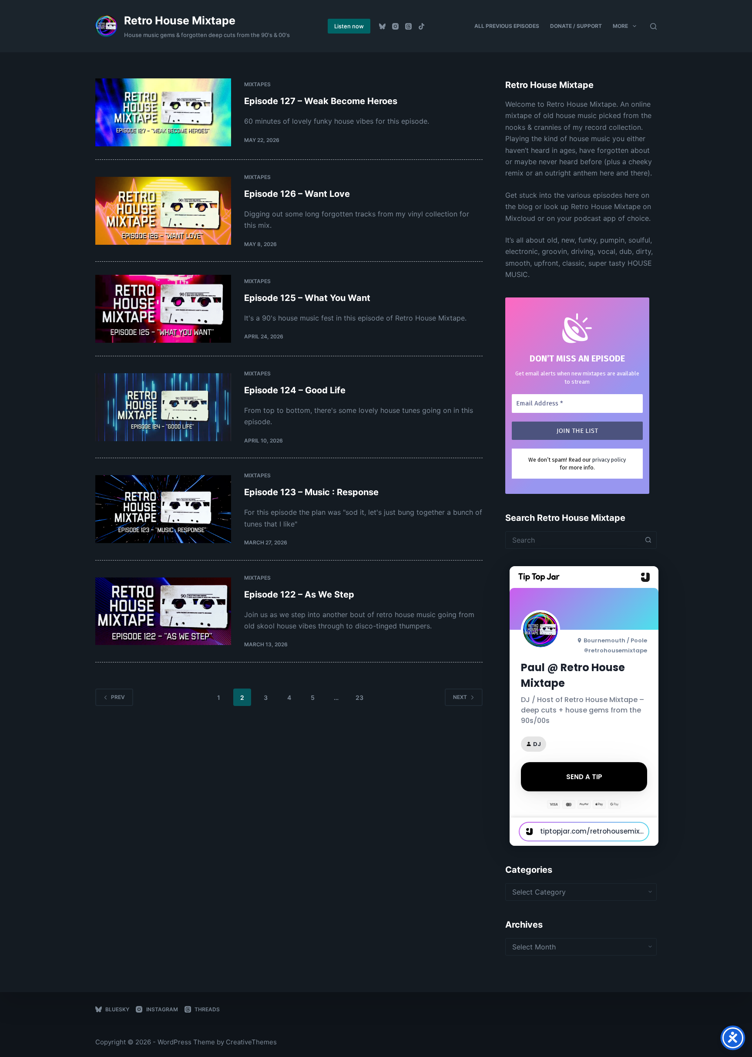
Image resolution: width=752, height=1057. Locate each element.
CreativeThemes (251, 1042)
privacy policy (609, 459)
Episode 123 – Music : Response (311, 492)
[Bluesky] (382, 26)
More (620, 26)
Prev (118, 697)
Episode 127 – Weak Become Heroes (320, 101)
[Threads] (408, 26)
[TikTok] (421, 26)
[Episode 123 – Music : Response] (163, 509)
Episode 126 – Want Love (297, 194)
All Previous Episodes (506, 26)
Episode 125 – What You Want (307, 298)
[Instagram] (395, 26)
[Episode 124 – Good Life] (163, 407)
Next (460, 697)
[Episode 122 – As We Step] (163, 611)
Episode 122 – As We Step (299, 594)
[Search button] (648, 540)
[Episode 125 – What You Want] (163, 309)
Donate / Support (576, 26)
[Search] (653, 26)
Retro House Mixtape (179, 20)
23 (359, 697)
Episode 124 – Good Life (295, 390)
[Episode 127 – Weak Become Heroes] (163, 112)
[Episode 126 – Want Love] (163, 211)
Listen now (349, 26)
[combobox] (573, 540)
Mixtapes (257, 84)
